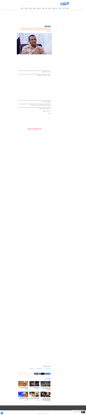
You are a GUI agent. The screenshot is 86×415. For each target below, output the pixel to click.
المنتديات (26, 8)
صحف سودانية (54, 8)
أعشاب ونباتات (48, 368)
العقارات (30, 8)
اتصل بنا (22, 8)
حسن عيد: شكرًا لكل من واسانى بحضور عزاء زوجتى (35, 388)
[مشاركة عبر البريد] (37, 374)
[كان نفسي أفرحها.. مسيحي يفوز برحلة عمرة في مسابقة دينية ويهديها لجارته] (45, 384)
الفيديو (49, 8)
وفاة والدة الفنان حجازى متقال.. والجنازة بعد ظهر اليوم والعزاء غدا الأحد (23, 398)
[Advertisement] (43, 17)
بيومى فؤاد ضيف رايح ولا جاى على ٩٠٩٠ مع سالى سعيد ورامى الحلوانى (23, 388)
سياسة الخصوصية (43, 413)
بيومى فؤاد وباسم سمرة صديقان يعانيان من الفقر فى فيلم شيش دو (34, 398)
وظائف (43, 8)
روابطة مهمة (38, 413)
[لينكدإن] (39, 374)
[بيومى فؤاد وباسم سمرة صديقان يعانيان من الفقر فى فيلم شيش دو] (34, 394)
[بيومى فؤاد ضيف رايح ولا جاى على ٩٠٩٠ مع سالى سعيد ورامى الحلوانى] (23, 383)
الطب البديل (39, 8)
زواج (46, 8)
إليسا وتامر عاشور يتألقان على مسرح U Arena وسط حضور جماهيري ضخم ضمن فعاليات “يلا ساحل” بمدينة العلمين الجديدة (45, 399)
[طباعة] (35, 374)
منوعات (46, 26)
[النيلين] (64, 3)
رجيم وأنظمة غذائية (40, 368)
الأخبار (64, 8)
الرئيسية (67, 8)
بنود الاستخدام (47, 413)
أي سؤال (34, 8)
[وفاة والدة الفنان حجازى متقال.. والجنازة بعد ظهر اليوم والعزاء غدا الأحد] (23, 394)
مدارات (49, 26)
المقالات (59, 8)
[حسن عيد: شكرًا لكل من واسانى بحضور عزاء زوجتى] (34, 383)
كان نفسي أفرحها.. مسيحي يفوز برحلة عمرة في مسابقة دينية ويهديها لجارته (45, 388)
